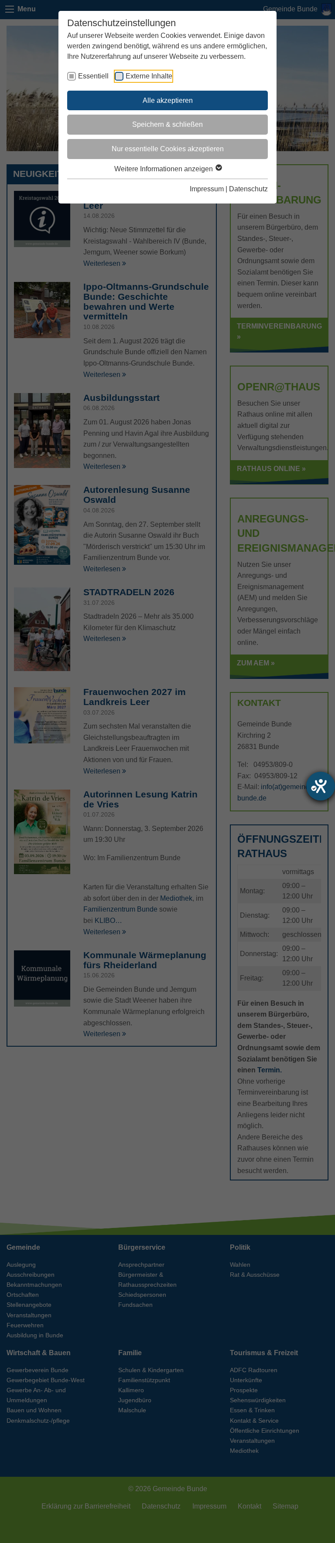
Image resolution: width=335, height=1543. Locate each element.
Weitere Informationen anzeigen (164, 169)
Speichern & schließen (167, 124)
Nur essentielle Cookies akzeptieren (168, 149)
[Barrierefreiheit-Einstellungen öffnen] (320, 786)
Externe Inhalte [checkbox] (149, 76)
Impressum (207, 189)
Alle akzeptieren (168, 100)
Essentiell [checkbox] (93, 76)
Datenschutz (248, 189)
